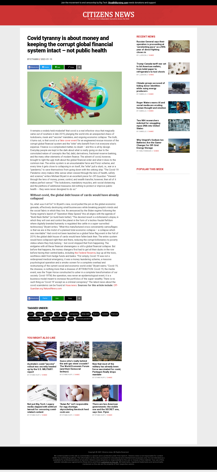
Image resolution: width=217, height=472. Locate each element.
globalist (46, 319)
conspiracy (74, 314)
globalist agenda (58, 319)
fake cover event (68, 140)
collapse (39, 314)
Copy (72, 67)
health (30, 314)
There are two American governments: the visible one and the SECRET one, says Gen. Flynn (105, 408)
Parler (46, 67)
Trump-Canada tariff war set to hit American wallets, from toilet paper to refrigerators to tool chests (151, 67)
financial (114, 314)
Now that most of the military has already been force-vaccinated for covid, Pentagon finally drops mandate (106, 369)
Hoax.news (71, 285)
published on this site (109, 462)
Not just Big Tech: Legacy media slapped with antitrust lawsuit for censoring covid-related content (42, 408)
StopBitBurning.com (118, 2)
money (49, 314)
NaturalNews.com (53, 288)
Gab (58, 67)
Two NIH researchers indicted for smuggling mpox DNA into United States (148, 124)
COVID (70, 319)
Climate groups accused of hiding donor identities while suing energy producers (151, 87)
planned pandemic (84, 319)
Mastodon (35, 67)
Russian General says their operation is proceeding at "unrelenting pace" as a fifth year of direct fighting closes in (151, 47)
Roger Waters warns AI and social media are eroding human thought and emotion (151, 105)
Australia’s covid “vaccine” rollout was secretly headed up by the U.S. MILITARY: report (41, 368)
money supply (34, 319)
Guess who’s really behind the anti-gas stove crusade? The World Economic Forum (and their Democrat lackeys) (74, 366)
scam (64, 314)
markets (105, 314)
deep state (85, 314)
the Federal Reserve (85, 252)
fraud (57, 314)
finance (96, 314)
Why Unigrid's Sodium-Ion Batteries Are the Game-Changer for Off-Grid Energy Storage (150, 144)
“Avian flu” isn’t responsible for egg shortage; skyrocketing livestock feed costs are (74, 408)
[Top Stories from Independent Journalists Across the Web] (108, 21)
